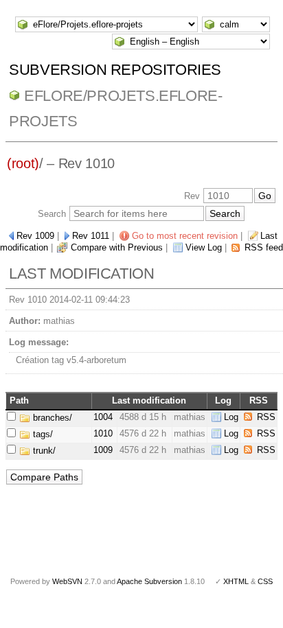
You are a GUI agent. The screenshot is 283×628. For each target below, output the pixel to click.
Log (231, 417)
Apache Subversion (149, 581)
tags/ (41, 434)
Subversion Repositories (115, 69)
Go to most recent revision (185, 236)
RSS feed (264, 247)
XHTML (236, 581)
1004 (103, 417)
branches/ (51, 417)
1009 (103, 450)
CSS (265, 581)
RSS (266, 417)
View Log (203, 247)
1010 (103, 433)
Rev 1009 (35, 236)
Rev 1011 (90, 236)
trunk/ (43, 450)
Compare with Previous (117, 247)
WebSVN (67, 581)
